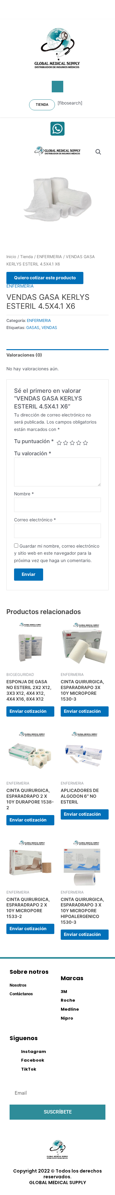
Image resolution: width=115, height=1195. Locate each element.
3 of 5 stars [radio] (72, 442)
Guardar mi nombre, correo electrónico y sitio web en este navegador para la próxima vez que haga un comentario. (56, 553)
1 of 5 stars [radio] (59, 442)
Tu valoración (32, 453)
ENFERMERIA (49, 256)
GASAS (32, 327)
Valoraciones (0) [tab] (24, 355)
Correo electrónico (35, 519)
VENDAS (49, 327)
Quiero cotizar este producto (45, 277)
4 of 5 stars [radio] (78, 442)
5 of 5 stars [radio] (85, 442)
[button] (57, 86)
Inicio (11, 256)
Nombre (24, 493)
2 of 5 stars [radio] (65, 442)
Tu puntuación (34, 441)
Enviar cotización (28, 711)
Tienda (26, 256)
